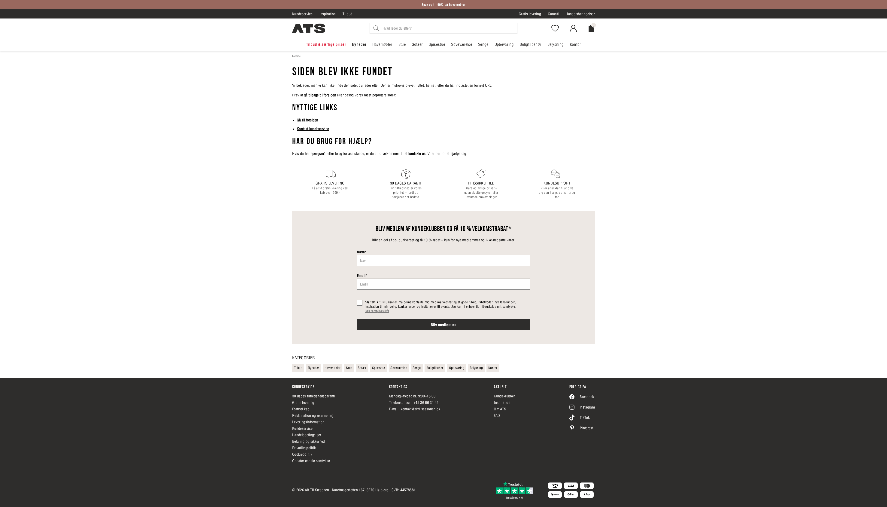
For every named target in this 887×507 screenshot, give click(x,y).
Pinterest (586, 428)
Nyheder (359, 44)
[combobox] (443, 28)
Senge (483, 44)
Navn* (362, 252)
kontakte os (417, 153)
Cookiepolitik (302, 454)
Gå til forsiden (307, 120)
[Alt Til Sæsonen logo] (308, 28)
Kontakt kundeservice (313, 128)
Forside (296, 56)
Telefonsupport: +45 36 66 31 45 (414, 402)
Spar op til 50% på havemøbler (443, 5)
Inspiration (327, 14)
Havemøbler (382, 44)
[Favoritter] (555, 28)
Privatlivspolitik (304, 448)
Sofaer (417, 44)
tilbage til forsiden (322, 95)
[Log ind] (573, 28)
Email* (362, 275)
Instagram (587, 407)
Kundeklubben (505, 396)
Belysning (555, 44)
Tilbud (347, 14)
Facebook (587, 396)
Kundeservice (302, 14)
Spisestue (437, 44)
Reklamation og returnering (313, 415)
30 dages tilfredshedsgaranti (313, 396)
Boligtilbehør (530, 44)
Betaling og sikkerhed (308, 441)
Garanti (553, 14)
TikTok (585, 417)
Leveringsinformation (308, 422)
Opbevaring (504, 44)
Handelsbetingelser (580, 14)
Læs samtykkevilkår (377, 311)
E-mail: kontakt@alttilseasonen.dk (414, 409)
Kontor (575, 44)
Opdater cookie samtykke (311, 460)
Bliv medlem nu (443, 324)
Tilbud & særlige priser (326, 44)
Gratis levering (530, 14)
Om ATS (500, 409)
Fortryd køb (301, 409)
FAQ (497, 415)
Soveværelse (461, 44)
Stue (402, 44)
